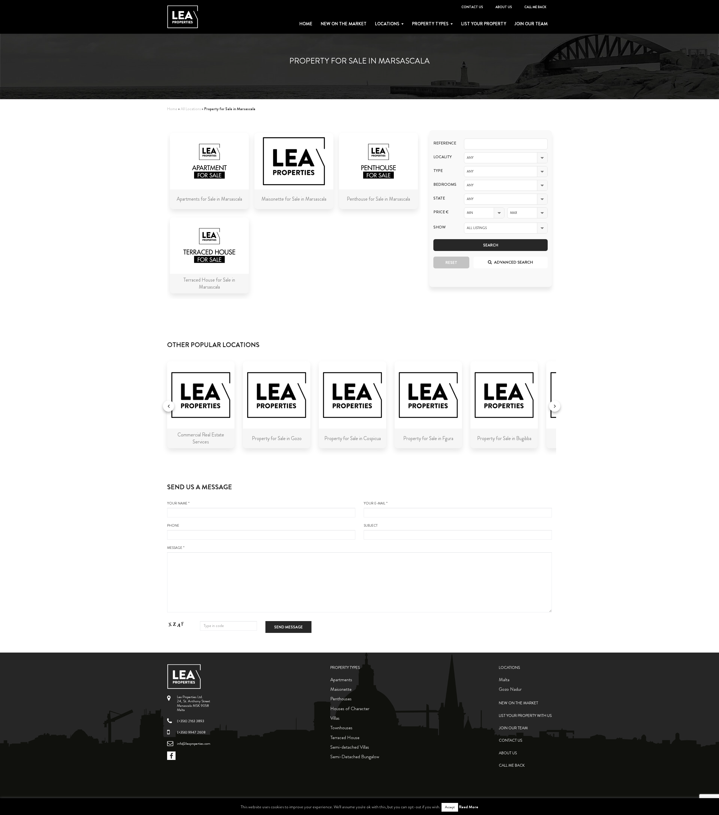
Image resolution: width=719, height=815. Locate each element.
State (439, 198)
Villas (335, 718)
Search (490, 245)
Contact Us (472, 7)
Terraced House (345, 737)
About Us (503, 7)
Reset (451, 262)
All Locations (191, 109)
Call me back (535, 7)
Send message (288, 627)
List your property (483, 24)
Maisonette (341, 689)
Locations (387, 24)
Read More (468, 807)
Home (305, 24)
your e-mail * (376, 503)
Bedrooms (444, 184)
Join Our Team (531, 24)
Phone (173, 525)
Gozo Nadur (510, 689)
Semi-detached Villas (349, 747)
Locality (442, 157)
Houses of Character (349, 708)
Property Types (345, 667)
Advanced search (513, 262)
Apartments (341, 679)
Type (438, 171)
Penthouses (341, 698)
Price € (441, 212)
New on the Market (344, 24)
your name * (178, 503)
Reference (444, 143)
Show (439, 227)
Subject (370, 525)
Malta (504, 679)
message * (176, 547)
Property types (430, 24)
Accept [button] (450, 807)
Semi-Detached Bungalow (354, 756)
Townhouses (341, 727)
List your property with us (525, 715)
